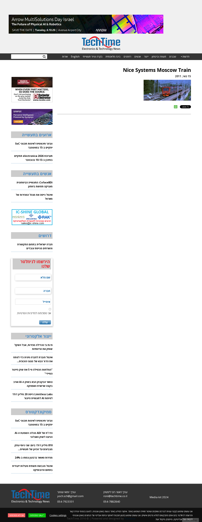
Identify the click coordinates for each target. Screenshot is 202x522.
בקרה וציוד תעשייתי (92, 56)
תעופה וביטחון (159, 56)
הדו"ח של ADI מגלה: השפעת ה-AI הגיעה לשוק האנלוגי (34, 435)
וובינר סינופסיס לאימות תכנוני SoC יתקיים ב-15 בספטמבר (34, 145)
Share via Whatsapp (175, 106)
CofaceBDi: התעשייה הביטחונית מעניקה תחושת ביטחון (35, 184)
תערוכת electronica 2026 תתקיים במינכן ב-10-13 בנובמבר (33, 158)
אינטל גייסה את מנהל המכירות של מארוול (34, 196)
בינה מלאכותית (113, 56)
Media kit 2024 (159, 497)
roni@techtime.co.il (115, 496)
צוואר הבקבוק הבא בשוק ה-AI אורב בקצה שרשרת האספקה (33, 384)
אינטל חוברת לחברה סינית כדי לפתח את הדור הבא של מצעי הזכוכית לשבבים (33, 359)
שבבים (172, 56)
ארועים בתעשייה (36, 134)
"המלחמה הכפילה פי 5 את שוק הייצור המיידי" (32, 371)
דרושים (45, 235)
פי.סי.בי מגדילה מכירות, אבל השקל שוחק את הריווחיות (33, 347)
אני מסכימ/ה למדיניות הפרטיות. (34, 313)
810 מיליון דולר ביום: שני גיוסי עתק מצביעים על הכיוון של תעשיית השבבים (34, 447)
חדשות (186, 56)
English (75, 56)
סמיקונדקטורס (38, 411)
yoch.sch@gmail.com (70, 496)
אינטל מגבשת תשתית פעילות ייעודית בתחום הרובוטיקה (32, 468)
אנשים (137, 56)
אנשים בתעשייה (37, 173)
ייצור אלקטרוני (38, 336)
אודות (65, 56)
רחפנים (127, 56)
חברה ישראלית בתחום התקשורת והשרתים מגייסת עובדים (35, 246)
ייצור (146, 56)
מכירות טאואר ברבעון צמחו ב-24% (34, 457)
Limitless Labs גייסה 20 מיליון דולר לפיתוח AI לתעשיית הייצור (32, 396)
